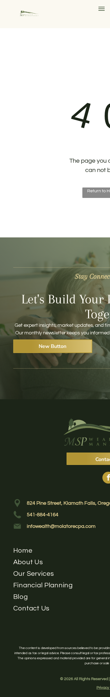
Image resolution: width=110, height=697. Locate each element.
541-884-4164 (42, 514)
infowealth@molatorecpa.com (61, 526)
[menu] (101, 8)
